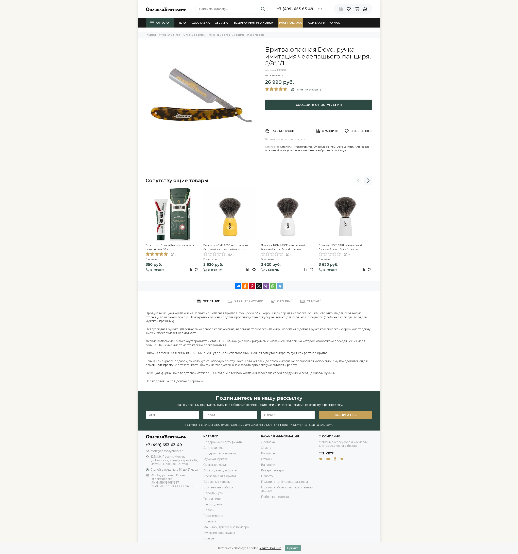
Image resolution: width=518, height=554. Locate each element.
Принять (293, 548)
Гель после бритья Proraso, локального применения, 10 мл (171, 247)
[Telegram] (280, 286)
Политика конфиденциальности (284, 482)
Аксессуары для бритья (220, 470)
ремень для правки (160, 365)
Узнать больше (270, 548)
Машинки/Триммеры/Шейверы (226, 527)
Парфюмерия (213, 516)
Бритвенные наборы (218, 487)
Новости (267, 476)
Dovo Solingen (345, 146)
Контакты (316, 22)
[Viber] (266, 286)
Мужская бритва (301, 146)
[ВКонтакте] (238, 286)
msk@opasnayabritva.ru (168, 451)
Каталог (163, 22)
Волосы (208, 510)
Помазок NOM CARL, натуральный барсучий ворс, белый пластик (340, 247)
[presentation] (358, 181)
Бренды (209, 538)
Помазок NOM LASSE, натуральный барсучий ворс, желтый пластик (225, 247)
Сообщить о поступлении (319, 105)
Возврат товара (272, 470)
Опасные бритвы (324, 146)
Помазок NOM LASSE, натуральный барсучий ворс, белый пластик (283, 247)
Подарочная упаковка (253, 22)
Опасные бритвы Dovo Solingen (327, 150)
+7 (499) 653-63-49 (295, 9)
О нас (335, 22)
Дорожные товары (216, 482)
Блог (183, 22)
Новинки (209, 521)
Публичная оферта (275, 497)
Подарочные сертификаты (222, 442)
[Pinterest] (252, 286)
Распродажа (290, 22)
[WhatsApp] (273, 286)
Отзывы (266, 459)
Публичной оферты (275, 424)
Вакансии (268, 465)
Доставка (201, 22)
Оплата (221, 22)
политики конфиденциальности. (312, 424)
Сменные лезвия (215, 465)
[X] (259, 286)
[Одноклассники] (245, 286)
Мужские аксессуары (219, 533)
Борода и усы (213, 493)
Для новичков (213, 448)
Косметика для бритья (219, 476)
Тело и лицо (212, 499)
